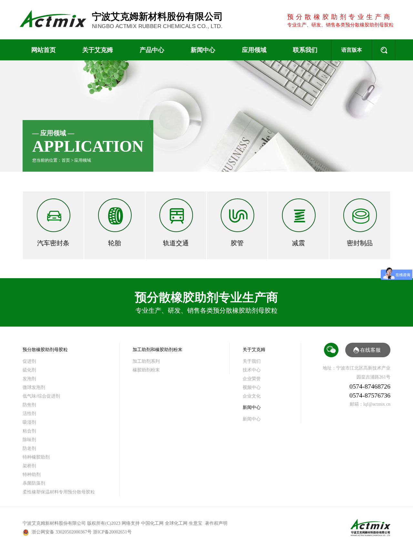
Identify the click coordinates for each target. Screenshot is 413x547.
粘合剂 (29, 431)
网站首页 (43, 49)
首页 (66, 160)
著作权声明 (216, 523)
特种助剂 (32, 474)
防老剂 (29, 448)
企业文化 (252, 396)
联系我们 (305, 49)
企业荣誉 (252, 378)
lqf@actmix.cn (376, 404)
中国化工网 (152, 523)
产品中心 (152, 49)
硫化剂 (29, 370)
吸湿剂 (29, 422)
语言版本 (351, 50)
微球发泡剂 (34, 387)
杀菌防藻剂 (34, 483)
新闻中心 (203, 49)
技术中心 (252, 370)
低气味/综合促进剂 (41, 396)
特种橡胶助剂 (36, 457)
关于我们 (252, 361)
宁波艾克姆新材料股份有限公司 (157, 20)
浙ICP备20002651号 (112, 532)
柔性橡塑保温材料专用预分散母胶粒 (59, 492)
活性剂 (29, 413)
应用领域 (254, 49)
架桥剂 (29, 465)
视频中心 (252, 387)
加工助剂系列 (146, 361)
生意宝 (195, 523)
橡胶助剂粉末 (146, 370)
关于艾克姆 (97, 49)
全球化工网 (176, 523)
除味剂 (29, 439)
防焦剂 (29, 404)
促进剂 (29, 361)
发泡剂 (29, 378)
